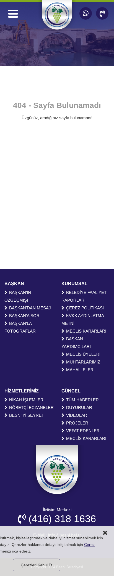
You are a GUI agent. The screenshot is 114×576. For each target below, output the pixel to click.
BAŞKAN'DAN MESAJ (30, 308)
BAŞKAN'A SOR (24, 315)
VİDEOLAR (76, 415)
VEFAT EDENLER (83, 430)
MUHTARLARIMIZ (83, 362)
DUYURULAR (79, 407)
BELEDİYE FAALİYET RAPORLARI (84, 296)
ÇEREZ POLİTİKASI (85, 308)
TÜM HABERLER (82, 399)
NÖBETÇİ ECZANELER (31, 407)
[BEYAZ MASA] (85, 13)
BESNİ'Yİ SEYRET (26, 415)
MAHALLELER (80, 369)
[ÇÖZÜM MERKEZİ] (102, 13)
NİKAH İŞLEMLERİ (27, 399)
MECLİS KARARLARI (86, 331)
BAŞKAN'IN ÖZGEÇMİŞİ (17, 296)
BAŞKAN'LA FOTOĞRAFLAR (20, 327)
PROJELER (77, 423)
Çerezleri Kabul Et (36, 565)
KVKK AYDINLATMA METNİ (82, 319)
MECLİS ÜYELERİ (83, 354)
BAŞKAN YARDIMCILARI (76, 342)
